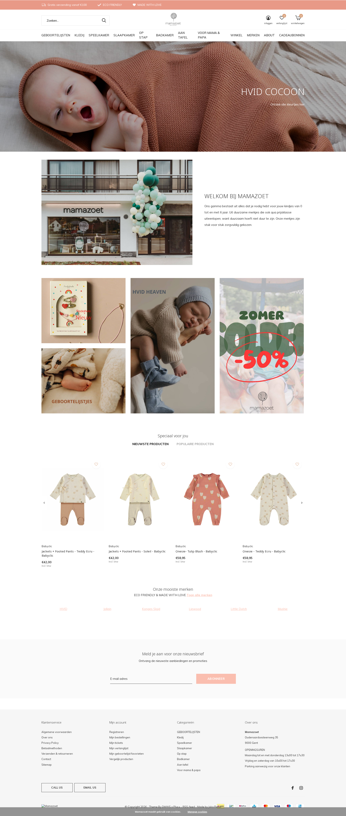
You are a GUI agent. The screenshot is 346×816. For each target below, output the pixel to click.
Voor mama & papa (209, 35)
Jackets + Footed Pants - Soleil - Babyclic (137, 551)
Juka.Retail (214, 806)
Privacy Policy (50, 742)
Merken (253, 35)
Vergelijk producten (121, 759)
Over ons (47, 737)
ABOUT (269, 35)
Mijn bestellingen (119, 737)
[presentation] (44, 503)
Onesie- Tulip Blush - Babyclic (196, 551)
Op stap (143, 35)
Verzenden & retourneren (57, 753)
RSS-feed (189, 806)
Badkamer (165, 35)
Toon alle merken (199, 595)
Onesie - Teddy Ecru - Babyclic (264, 551)
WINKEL (236, 35)
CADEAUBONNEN (292, 35)
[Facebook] (293, 788)
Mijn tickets (116, 742)
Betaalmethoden (51, 748)
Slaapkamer (124, 35)
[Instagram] (301, 788)
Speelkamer (99, 35)
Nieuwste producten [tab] (150, 444)
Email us (89, 787)
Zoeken (104, 20)
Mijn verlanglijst (118, 748)
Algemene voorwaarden (56, 732)
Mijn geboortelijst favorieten (126, 753)
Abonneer (216, 679)
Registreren (116, 732)
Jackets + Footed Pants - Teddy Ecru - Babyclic (68, 553)
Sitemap (46, 764)
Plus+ (176, 806)
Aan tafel (183, 35)
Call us (57, 787)
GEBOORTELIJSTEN (55, 35)
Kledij (79, 35)
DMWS (166, 806)
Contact (46, 759)
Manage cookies (197, 811)
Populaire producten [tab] (195, 444)
